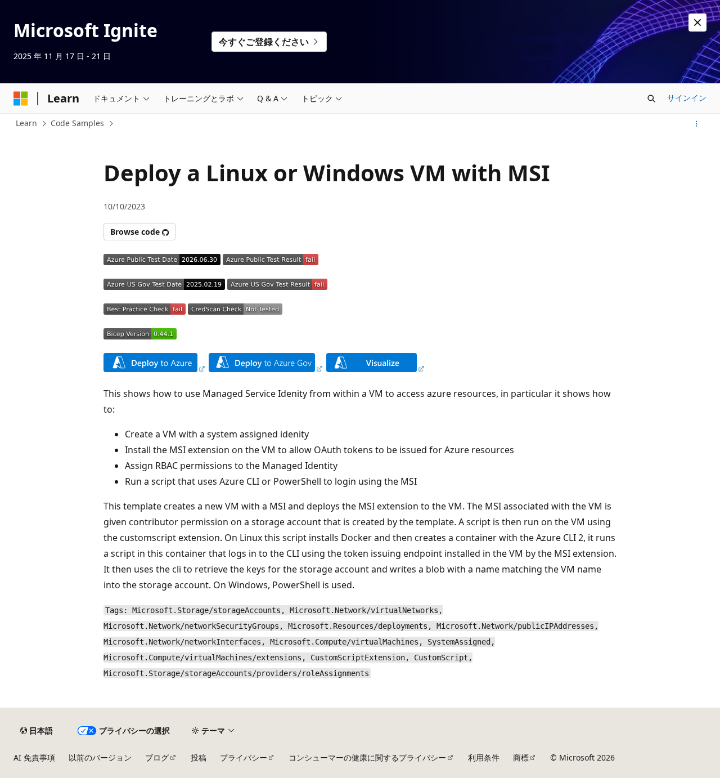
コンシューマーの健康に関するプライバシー (367, 757)
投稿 (198, 757)
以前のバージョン (100, 757)
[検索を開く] (651, 98)
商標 (521, 757)
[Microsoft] (21, 98)
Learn (26, 123)
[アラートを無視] (697, 23)
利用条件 (484, 757)
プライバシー (243, 757)
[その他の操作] (696, 124)
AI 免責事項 (34, 757)
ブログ (157, 757)
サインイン (686, 97)
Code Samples (77, 123)
